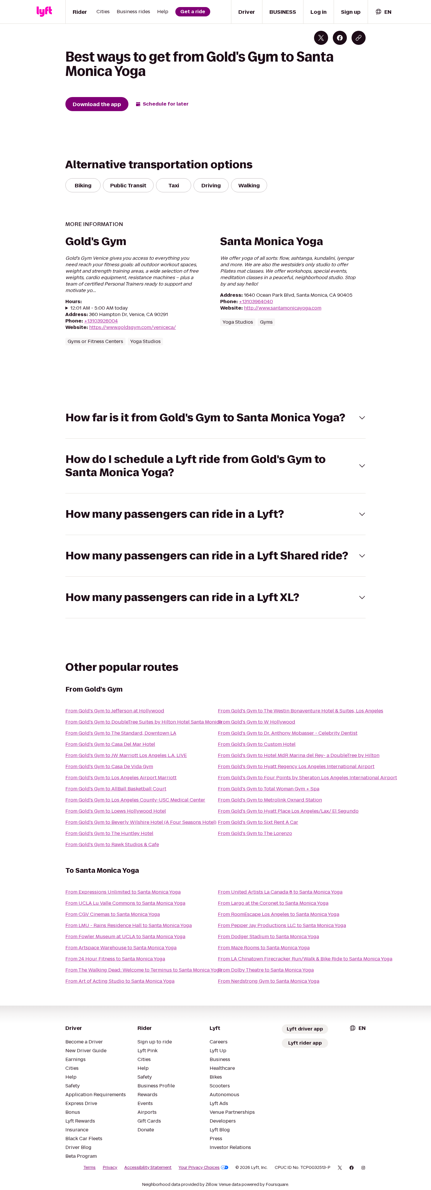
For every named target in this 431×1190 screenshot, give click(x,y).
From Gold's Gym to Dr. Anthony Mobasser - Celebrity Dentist (287, 733)
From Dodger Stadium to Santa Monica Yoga (268, 936)
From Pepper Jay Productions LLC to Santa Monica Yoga (282, 925)
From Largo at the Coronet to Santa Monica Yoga (273, 903)
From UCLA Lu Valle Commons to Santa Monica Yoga (125, 903)
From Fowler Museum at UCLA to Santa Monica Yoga (125, 936)
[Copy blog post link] (359, 38)
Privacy (110, 1167)
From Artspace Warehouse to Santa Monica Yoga (121, 947)
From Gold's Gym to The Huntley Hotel (109, 833)
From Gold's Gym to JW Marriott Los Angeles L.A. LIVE (126, 755)
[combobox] (383, 12)
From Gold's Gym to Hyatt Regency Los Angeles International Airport (296, 766)
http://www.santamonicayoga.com (282, 308)
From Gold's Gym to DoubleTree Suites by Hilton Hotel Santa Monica (143, 722)
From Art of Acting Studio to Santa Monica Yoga (119, 981)
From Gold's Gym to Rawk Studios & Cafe (112, 844)
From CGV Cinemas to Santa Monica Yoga (112, 914)
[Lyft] (44, 11)
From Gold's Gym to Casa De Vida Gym (109, 766)
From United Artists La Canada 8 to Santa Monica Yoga (280, 892)
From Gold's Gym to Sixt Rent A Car (258, 822)
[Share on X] (321, 38)
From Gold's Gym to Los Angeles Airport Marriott (121, 777)
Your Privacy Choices (199, 1167)
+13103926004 (101, 321)
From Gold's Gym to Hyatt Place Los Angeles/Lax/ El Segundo (288, 811)
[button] (215, 417)
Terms (89, 1167)
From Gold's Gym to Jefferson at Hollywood (114, 710)
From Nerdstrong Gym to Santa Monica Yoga (268, 981)
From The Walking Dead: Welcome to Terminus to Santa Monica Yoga (143, 970)
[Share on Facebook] (340, 38)
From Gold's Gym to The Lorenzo (255, 833)
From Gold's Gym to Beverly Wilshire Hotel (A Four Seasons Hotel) (140, 822)
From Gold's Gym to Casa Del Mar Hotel (110, 744)
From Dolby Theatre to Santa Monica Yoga (266, 970)
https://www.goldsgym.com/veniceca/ (132, 327)
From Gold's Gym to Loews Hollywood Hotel (115, 811)
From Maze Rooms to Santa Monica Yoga (264, 947)
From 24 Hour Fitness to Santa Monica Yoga (115, 958)
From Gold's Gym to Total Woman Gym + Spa (268, 788)
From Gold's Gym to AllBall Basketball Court (115, 788)
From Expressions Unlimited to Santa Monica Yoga (123, 892)
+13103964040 (256, 301)
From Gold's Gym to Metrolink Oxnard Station (270, 800)
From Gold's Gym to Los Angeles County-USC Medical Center (135, 800)
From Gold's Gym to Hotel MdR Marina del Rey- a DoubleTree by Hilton (298, 755)
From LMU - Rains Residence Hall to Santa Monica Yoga (128, 925)
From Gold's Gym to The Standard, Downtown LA (120, 733)
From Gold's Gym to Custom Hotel (257, 744)
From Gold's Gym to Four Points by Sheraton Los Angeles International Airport (307, 777)
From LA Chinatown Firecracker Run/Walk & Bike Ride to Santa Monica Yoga (305, 958)
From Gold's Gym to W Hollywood (256, 722)
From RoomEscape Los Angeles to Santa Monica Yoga (278, 914)
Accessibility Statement (148, 1167)
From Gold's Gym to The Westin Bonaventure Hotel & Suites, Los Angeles (300, 710)
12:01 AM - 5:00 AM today (99, 308)
